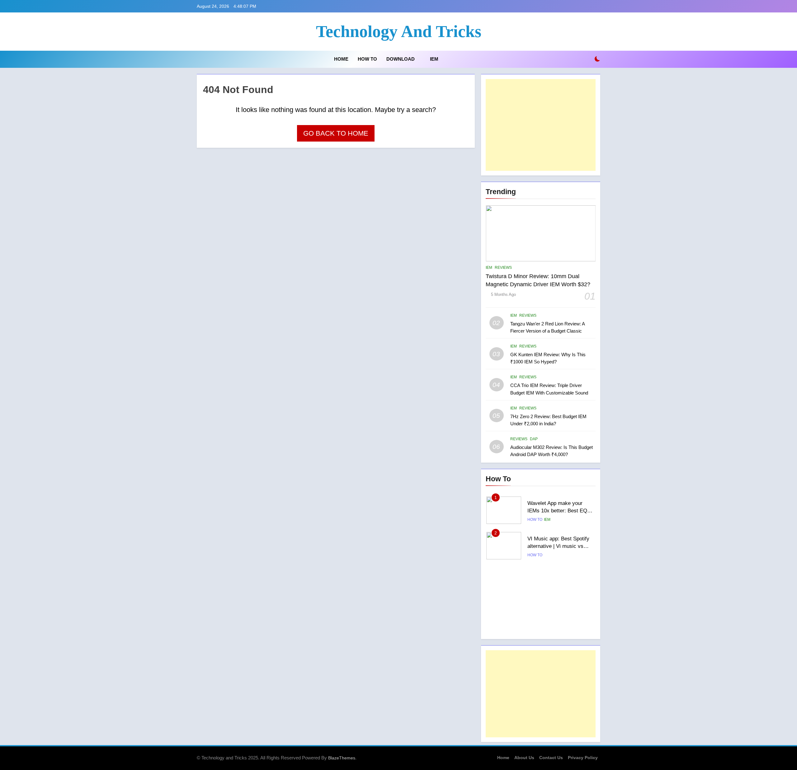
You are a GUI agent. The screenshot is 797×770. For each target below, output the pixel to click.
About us (524, 757)
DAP (534, 439)
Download (400, 59)
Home (340, 59)
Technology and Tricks (398, 31)
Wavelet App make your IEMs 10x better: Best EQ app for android (557, 510)
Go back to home (335, 133)
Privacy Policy (583, 757)
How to (367, 59)
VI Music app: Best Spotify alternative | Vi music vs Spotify (558, 546)
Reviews (503, 267)
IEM (434, 59)
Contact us (551, 757)
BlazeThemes (341, 757)
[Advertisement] (541, 125)
